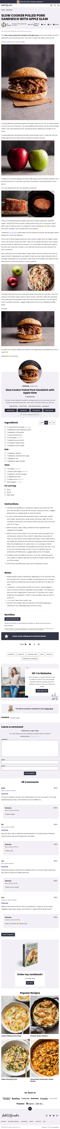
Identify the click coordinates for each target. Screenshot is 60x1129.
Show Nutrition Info (12, 619)
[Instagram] (46, 1115)
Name (3, 759)
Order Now (49, 709)
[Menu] (58, 5)
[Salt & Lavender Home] (7, 5)
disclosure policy (27, 31)
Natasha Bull (31, 396)
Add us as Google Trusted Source (31, 414)
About (32, 1121)
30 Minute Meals (13, 1121)
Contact (38, 1121)
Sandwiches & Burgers (30, 658)
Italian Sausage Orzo (9, 1079)
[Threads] (57, 1115)
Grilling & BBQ (32, 654)
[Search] (55, 5)
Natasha (9, 25)
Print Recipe (49, 410)
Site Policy (44, 1127)
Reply (56, 788)
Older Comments (8, 934)
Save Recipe (11, 410)
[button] (23, 386)
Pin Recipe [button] (23, 410)
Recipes (49, 654)
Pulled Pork (10, 42)
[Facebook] (53, 1115)
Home (3, 10)
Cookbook (24, 1121)
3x (53, 422)
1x (46, 422)
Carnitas (18, 42)
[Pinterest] (50, 1115)
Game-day (21, 654)
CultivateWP (56, 1127)
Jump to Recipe (36, 24)
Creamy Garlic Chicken (39, 1036)
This (8, 600)
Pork (42, 654)
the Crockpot (13, 232)
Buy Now (30, 983)
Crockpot (9, 10)
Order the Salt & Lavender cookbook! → (32, 1)
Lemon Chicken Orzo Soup (11, 1036)
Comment (4, 739)
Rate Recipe (36, 410)
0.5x (41, 422)
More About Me (42, 690)
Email (3, 766)
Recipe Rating (24, 736)
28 (33, 24)
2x (50, 422)
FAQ (44, 1121)
